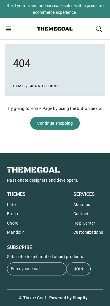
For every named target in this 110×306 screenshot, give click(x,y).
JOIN (78, 269)
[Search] (98, 28)
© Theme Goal (32, 297)
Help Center (84, 223)
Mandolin (16, 232)
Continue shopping (55, 123)
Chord (12, 223)
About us (81, 204)
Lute (11, 204)
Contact (81, 213)
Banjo (12, 213)
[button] (10, 29)
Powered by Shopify (68, 297)
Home (18, 86)
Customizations (88, 232)
